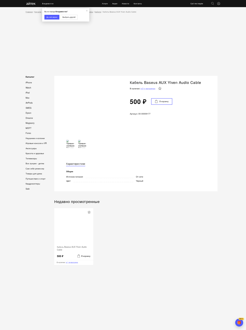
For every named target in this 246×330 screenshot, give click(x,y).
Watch (28, 87)
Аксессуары (31, 148)
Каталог (37, 12)
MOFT (28, 128)
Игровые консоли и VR (36, 143)
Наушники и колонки (35, 138)
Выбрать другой (68, 17)
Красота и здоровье (35, 153)
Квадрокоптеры (33, 183)
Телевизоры (31, 158)
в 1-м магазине (72, 262)
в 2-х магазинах (148, 88)
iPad (28, 92)
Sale (28, 188)
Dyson (28, 113)
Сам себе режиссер (35, 168)
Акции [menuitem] (114, 3)
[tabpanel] (136, 174)
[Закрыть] (86, 10)
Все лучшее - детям (35, 163)
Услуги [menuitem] (105, 3)
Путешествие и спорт (35, 178)
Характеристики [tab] (75, 163)
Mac (27, 97)
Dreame (29, 118)
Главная (29, 12)
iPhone (29, 82)
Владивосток (47, 3)
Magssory (30, 123)
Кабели (98, 12)
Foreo (28, 133)
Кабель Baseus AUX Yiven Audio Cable (119, 12)
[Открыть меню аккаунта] (218, 3)
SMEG (28, 107)
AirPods (29, 102)
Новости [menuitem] (125, 3)
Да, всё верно (51, 17)
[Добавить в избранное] (89, 212)
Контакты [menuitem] (138, 3)
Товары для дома (34, 173)
